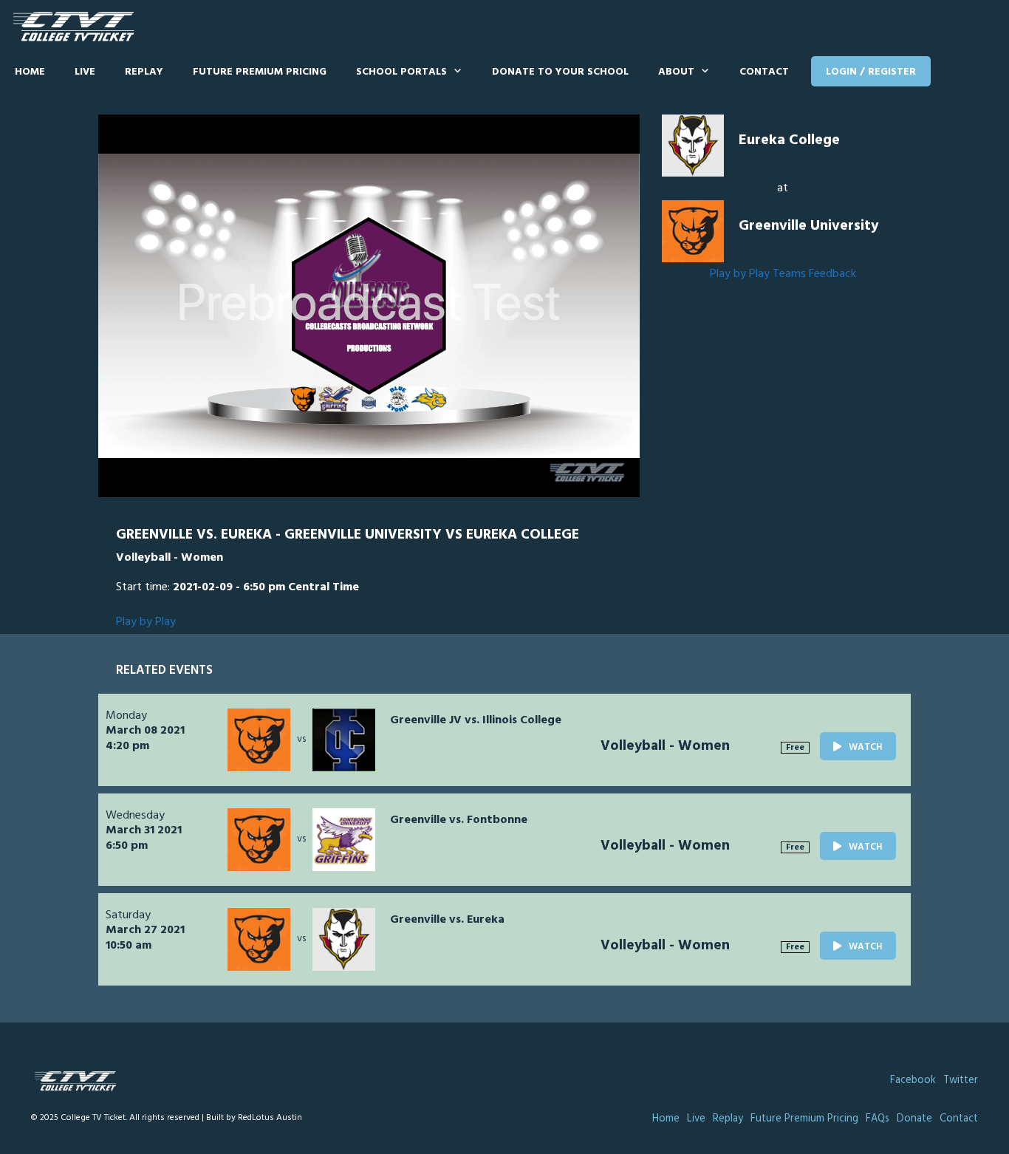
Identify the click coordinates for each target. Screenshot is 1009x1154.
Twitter (960, 1080)
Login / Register (871, 72)
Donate (914, 1118)
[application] (369, 306)
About (676, 72)
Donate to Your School (560, 72)
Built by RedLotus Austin (254, 1117)
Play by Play (740, 274)
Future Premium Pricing (259, 72)
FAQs (877, 1118)
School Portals (401, 72)
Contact (764, 72)
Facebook (913, 1080)
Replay (144, 72)
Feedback (832, 274)
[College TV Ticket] (77, 27)
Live (85, 72)
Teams (789, 274)
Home (30, 72)
